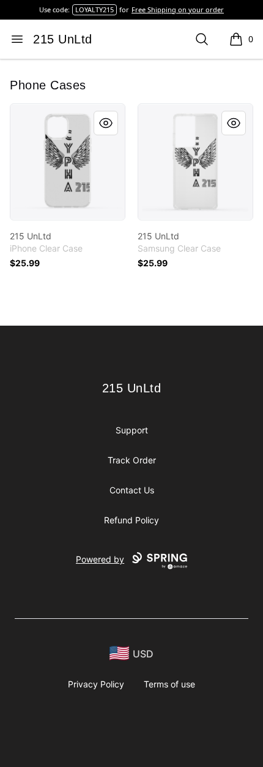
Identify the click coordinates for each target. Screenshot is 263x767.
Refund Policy (131, 520)
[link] (67, 162)
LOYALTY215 (94, 9)
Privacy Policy (96, 684)
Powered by (100, 559)
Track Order (132, 460)
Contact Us (131, 490)
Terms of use (169, 684)
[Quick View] (106, 123)
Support (132, 430)
